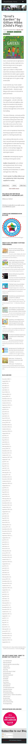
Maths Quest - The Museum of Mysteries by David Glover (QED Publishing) (16, 360)
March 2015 (5, 522)
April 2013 (4, 572)
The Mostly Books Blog (8, 693)
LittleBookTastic (6, 668)
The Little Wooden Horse (8, 687)
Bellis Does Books (7, 662)
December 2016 (6, 477)
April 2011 (4, 624)
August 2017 (5, 459)
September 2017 (6, 457)
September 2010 (6, 640)
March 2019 (5, 418)
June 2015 (4, 516)
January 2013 (5, 579)
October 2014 (5, 533)
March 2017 (5, 470)
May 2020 (4, 387)
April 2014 (4, 546)
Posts (4, 734)
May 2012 (4, 596)
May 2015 (4, 518)
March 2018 (5, 444)
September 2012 (6, 587)
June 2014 (4, 542)
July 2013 (4, 566)
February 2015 (5, 524)
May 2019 (4, 414)
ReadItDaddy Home (10, 1)
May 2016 (4, 492)
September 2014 (6, 535)
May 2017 (4, 466)
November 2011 (6, 609)
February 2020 (5, 394)
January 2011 (5, 631)
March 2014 (5, 548)
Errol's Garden (17, 32)
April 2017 (4, 468)
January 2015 (5, 527)
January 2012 (5, 605)
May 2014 (4, 544)
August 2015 (5, 511)
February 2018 (5, 446)
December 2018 (6, 424)
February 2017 (5, 472)
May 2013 (4, 570)
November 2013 (6, 557)
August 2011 (5, 616)
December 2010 (6, 633)
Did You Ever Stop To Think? (9, 671)
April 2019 (4, 416)
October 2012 (5, 585)
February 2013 (5, 577)
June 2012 (4, 594)
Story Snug (5, 669)
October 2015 (5, 507)
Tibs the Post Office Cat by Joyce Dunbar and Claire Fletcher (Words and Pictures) (16, 250)
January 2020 (5, 396)
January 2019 (5, 422)
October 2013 (5, 559)
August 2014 (5, 537)
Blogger (23, 648)
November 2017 (6, 453)
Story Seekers (6, 682)
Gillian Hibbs (7, 34)
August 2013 (5, 564)
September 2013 (6, 561)
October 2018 (5, 429)
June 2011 (4, 620)
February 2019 (5, 420)
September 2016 (6, 483)
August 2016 (5, 485)
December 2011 (6, 607)
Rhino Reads (6, 676)
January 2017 (5, 474)
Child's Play (10, 32)
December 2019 (6, 398)
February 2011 (5, 629)
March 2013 (5, 574)
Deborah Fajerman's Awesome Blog (11, 664)
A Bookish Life (6, 666)
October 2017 (5, 455)
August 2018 (5, 433)
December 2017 (6, 450)
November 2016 (6, 479)
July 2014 (4, 540)
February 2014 (5, 550)
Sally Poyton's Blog (7, 700)
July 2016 (4, 487)
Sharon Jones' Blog (7, 691)
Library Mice (5, 680)
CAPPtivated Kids (7, 684)
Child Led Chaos (6, 696)
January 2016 (5, 500)
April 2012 (4, 598)
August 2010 (5, 642)
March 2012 (5, 600)
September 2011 (6, 614)
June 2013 (4, 568)
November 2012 (6, 583)
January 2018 (5, 448)
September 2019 (6, 405)
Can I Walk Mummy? (7, 660)
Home (14, 185)
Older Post (22, 185)
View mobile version (14, 188)
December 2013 (6, 555)
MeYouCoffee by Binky (8, 701)
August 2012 (5, 590)
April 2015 (4, 520)
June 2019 (4, 411)
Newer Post (6, 185)
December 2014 (6, 529)
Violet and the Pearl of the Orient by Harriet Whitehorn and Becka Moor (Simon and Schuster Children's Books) (17, 309)
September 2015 (6, 509)
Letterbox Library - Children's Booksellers (12, 694)
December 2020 (6, 379)
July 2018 (4, 435)
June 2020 (4, 385)
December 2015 (6, 503)
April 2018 (4, 442)
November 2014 (6, 531)
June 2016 (4, 490)
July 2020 (4, 383)
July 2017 (4, 461)
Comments (5, 737)
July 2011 (4, 618)
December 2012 (6, 581)
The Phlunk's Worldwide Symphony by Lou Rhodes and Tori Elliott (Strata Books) (17, 336)
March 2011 (5, 627)
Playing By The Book (7, 689)
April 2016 (4, 494)
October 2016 (5, 481)
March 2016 (5, 496)
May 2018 (4, 440)
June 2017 (4, 464)
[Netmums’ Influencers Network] (10, 719)
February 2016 (5, 498)
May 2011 (4, 622)
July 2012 (4, 592)
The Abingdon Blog (7, 703)
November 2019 (6, 400)
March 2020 (5, 392)
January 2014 (5, 553)
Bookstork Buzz (6, 698)
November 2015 (6, 505)
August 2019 (5, 407)
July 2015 (4, 514)
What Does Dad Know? (8, 675)
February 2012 (5, 603)
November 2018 (6, 427)
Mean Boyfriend (6, 685)
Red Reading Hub (7, 673)
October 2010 (5, 637)
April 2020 (4, 390)
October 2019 (5, 403)
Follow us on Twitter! (7, 199)
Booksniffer (5, 678)
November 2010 (6, 635)
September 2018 (6, 431)
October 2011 (5, 611)
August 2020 (5, 381)
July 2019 (4, 409)
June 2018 (4, 437)
